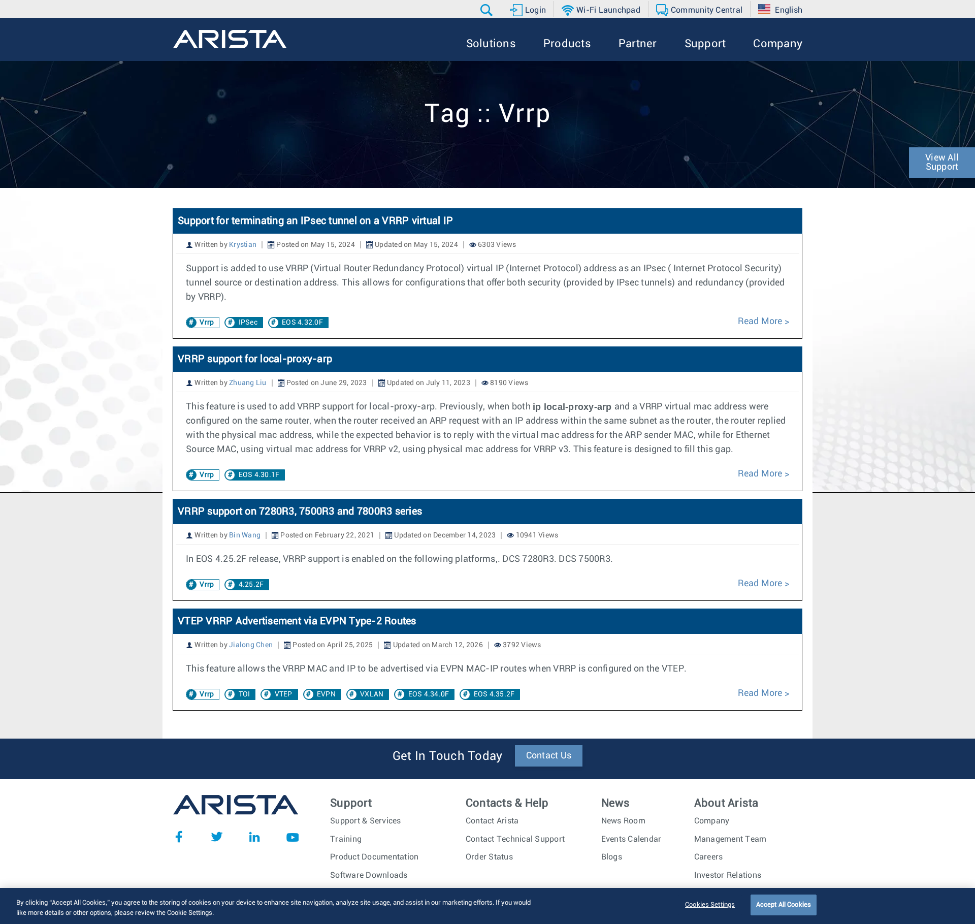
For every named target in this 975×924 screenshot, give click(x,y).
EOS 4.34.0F (428, 694)
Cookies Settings (710, 905)
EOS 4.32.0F (302, 322)
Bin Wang (245, 535)
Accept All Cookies (783, 905)
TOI (244, 694)
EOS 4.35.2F (494, 694)
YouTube (292, 837)
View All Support (942, 162)
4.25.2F (251, 584)
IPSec (248, 322)
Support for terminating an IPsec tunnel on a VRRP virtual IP (315, 221)
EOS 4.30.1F (259, 475)
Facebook (179, 837)
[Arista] (230, 39)
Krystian (242, 244)
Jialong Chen (251, 645)
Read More (761, 321)
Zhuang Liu (248, 383)
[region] (487, 906)
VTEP (283, 694)
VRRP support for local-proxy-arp (255, 359)
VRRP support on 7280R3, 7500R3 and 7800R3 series (300, 511)
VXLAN (371, 694)
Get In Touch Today (448, 756)
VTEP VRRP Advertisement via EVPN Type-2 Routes (297, 621)
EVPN (326, 694)
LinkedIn (254, 837)
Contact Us (549, 755)
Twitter (217, 837)
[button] (487, 10)
